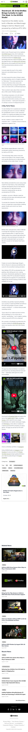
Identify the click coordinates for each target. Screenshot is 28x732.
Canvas (4, 420)
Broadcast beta (13, 416)
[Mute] (22, 296)
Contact (13, 727)
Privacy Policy (7, 721)
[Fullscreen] (24, 296)
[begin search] (4, 2)
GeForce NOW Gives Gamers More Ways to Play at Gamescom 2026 (14, 568)
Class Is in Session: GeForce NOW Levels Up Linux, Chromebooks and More (14, 619)
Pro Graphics (12, 461)
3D (6, 465)
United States (14, 718)
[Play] (3, 296)
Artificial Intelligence (18, 465)
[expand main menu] (2, 2)
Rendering (13, 470)
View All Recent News (20, 700)
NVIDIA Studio (5, 470)
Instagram (21, 447)
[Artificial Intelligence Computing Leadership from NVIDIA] (14, 1)
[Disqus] (14, 521)
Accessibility (18, 723)
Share (18, 33)
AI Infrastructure (5, 666)
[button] (14, 252)
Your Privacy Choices (17, 721)
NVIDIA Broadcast (17, 323)
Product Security (19, 725)
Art (10, 465)
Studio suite (11, 418)
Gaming (4, 654)
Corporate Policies (8, 725)
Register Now (6, 498)
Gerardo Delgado (13, 31)
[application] (14, 252)
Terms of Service (9, 723)
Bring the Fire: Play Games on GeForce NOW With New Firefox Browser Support (13, 593)
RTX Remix (7, 424)
